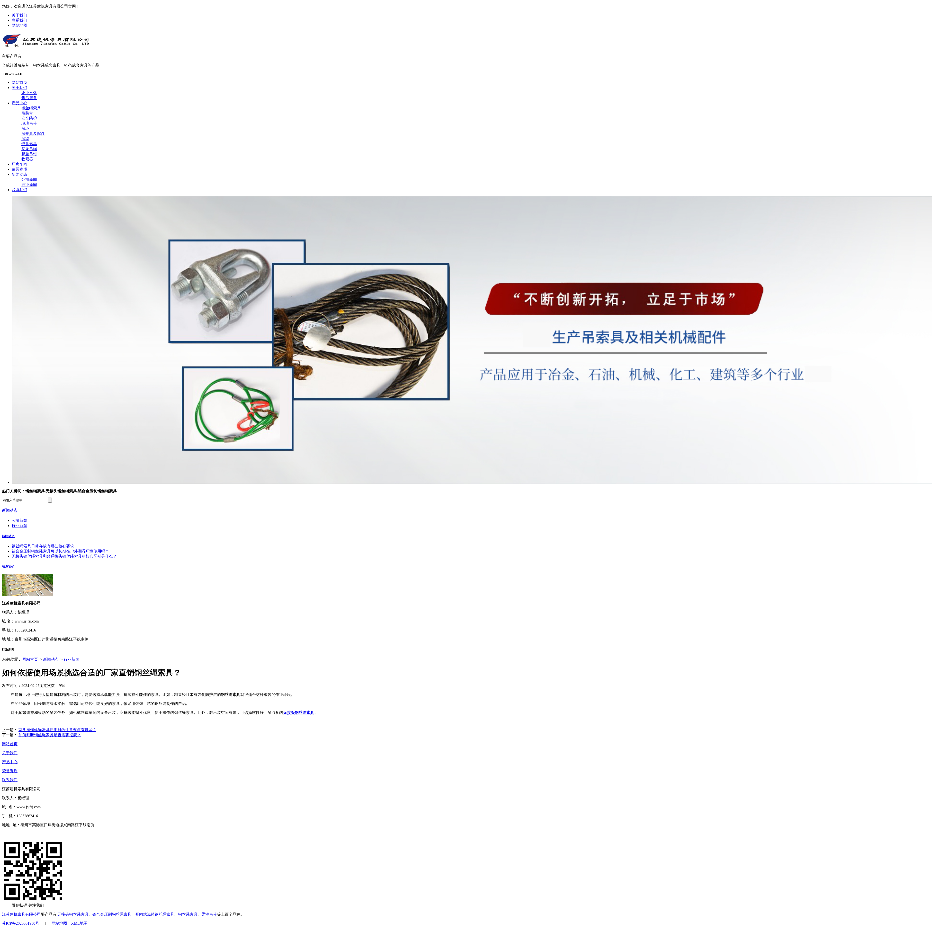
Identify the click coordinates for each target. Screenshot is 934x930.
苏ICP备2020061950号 (20, 923)
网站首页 (19, 82)
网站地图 (19, 25)
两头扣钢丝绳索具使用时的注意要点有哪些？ (57, 730)
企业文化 (29, 93)
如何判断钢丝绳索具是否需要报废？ (49, 735)
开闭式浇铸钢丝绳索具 (154, 914)
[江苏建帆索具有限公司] (46, 46)
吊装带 (27, 113)
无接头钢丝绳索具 (298, 713)
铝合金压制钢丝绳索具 (111, 914)
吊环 (25, 128)
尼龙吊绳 (29, 149)
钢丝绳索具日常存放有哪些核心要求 (43, 546)
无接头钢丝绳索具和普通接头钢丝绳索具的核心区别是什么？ (64, 556)
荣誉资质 (19, 169)
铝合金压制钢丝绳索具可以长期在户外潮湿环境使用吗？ (60, 551)
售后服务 (29, 98)
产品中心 (19, 103)
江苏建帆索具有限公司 (21, 914)
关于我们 (19, 15)
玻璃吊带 (29, 123)
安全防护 (29, 118)
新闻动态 (19, 174)
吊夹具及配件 (33, 134)
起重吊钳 (29, 154)
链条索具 (29, 144)
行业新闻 (29, 185)
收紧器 (27, 159)
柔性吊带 (209, 914)
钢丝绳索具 (31, 108)
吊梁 (25, 139)
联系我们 (19, 20)
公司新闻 (29, 179)
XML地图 (79, 923)
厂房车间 (19, 164)
